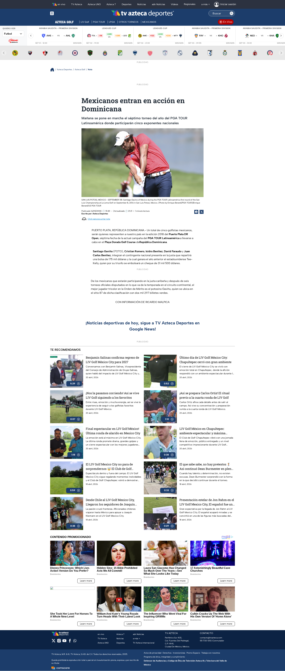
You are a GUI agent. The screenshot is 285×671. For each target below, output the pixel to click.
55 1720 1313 (205, 641)
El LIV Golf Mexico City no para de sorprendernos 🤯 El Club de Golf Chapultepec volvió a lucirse (109, 466)
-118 (100, 36)
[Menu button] (63, 13)
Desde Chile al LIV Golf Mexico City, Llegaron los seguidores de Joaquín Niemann (110, 502)
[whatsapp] (75, 641)
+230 (160, 34)
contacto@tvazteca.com (211, 638)
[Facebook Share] (196, 212)
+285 (109, 34)
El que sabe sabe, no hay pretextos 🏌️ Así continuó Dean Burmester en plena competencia (206, 466)
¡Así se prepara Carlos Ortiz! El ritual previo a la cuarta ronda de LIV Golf (204, 395)
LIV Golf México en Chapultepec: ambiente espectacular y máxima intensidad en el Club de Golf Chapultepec (202, 431)
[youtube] (64, 641)
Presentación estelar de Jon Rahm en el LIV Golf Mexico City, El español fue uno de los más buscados (206, 502)
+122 (152, 36)
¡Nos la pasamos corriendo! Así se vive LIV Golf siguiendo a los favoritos (112, 395)
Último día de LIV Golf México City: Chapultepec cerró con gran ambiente (205, 360)
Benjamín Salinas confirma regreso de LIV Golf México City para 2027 (112, 360)
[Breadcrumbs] (53, 70)
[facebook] (70, 641)
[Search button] (231, 13)
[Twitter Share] (202, 212)
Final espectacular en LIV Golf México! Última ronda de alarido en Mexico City (113, 431)
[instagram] (59, 641)
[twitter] (53, 641)
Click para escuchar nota (99, 219)
